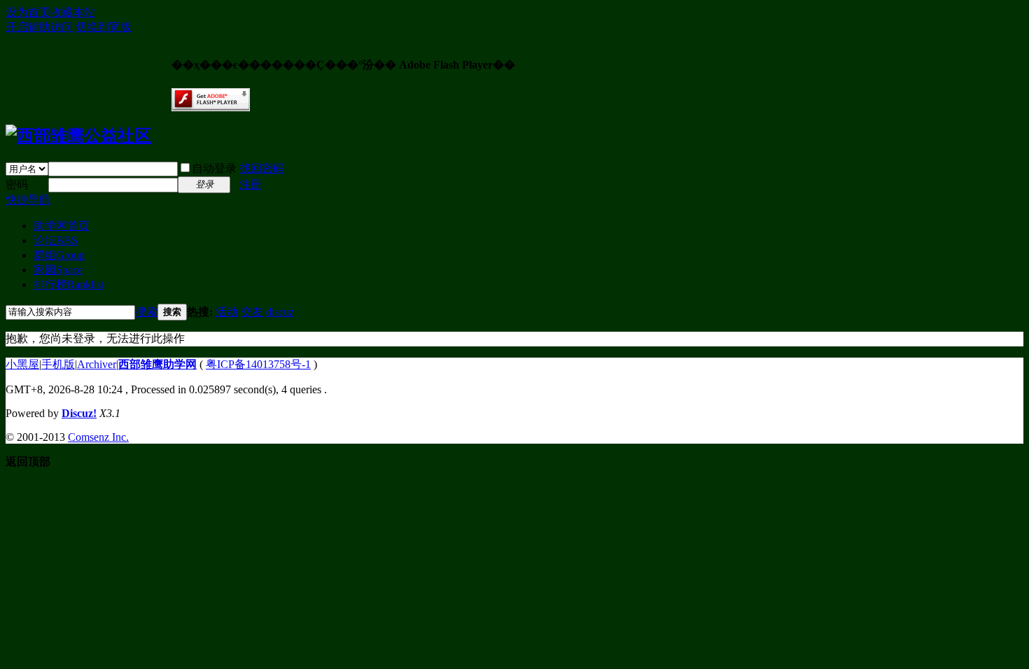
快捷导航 (28, 200)
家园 (58, 270)
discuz (280, 312)
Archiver (96, 364)
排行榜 (69, 284)
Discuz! (79, 413)
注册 (250, 184)
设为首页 (28, 12)
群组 (59, 255)
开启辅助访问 (39, 27)
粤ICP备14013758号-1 (258, 364)
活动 (227, 312)
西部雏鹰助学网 (157, 364)
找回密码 (261, 168)
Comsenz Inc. (98, 437)
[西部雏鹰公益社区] (78, 136)
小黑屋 (22, 364)
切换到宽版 (104, 27)
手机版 (58, 364)
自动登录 (214, 168)
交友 (252, 312)
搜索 (146, 312)
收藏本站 (72, 12)
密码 (17, 184)
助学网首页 (62, 226)
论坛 (56, 240)
